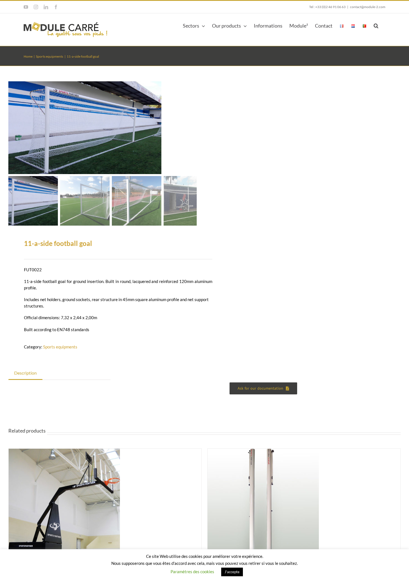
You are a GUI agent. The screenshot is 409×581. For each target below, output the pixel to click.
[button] (376, 25)
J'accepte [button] (232, 572)
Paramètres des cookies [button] (192, 571)
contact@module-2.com (367, 7)
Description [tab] (25, 372)
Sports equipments (60, 346)
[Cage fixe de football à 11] (84, 127)
